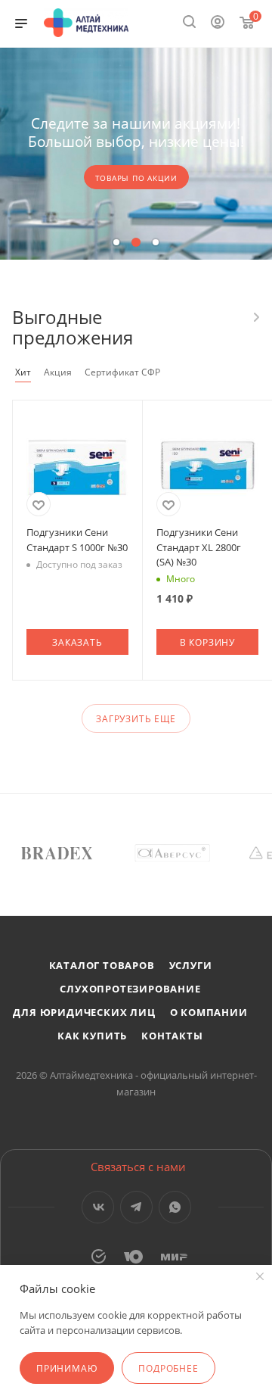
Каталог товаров (102, 965)
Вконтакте (98, 1207)
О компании (209, 1012)
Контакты (171, 1035)
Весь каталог (255, 317)
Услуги (190, 965)
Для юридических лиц (84, 1012)
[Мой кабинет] (217, 23)
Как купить (92, 1035)
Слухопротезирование (130, 989)
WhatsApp (175, 1207)
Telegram (136, 1207)
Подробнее (168, 1368)
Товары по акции (136, 178)
